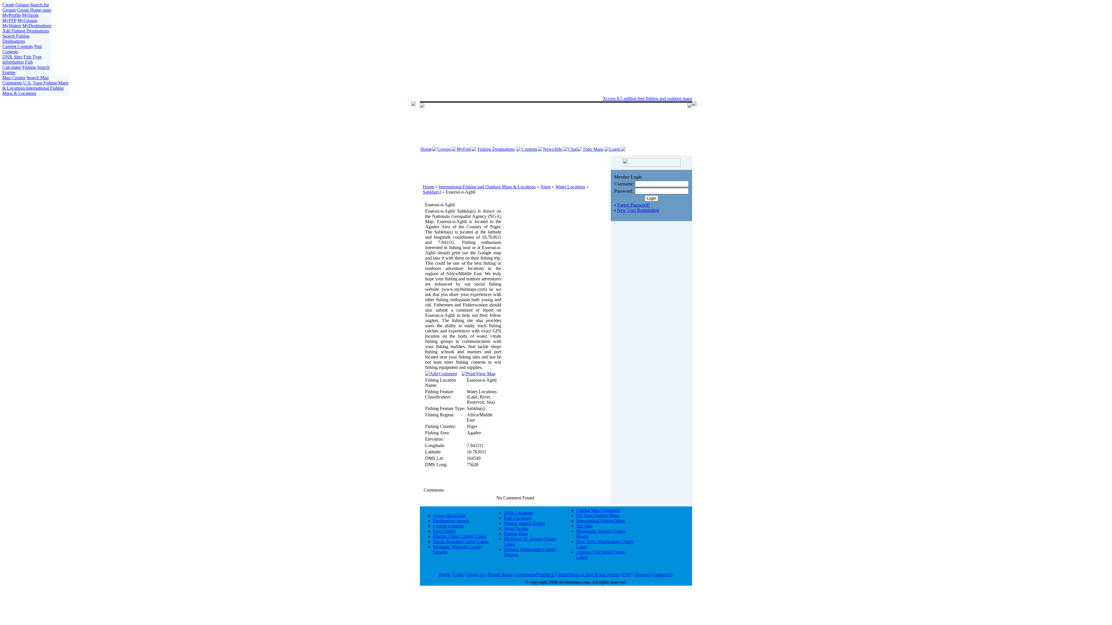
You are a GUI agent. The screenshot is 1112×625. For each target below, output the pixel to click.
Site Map (584, 525)
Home (426, 149)
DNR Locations (518, 512)
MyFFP (9, 20)
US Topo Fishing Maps (597, 515)
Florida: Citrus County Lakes (459, 536)
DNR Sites (12, 56)
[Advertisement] (515, 167)
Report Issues (500, 574)
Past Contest (444, 531)
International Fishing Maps (600, 520)
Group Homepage (449, 515)
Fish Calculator (17, 65)
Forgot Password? (633, 205)
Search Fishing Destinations (16, 39)
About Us (476, 574)
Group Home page (34, 10)
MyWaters (11, 25)
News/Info (552, 149)
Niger (545, 186)
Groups (444, 149)
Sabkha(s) (432, 192)
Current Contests (17, 46)
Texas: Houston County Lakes (461, 541)
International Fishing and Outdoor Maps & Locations (487, 186)
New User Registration (638, 210)
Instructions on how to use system (588, 574)
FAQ (627, 574)
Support (642, 574)
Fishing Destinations (496, 149)
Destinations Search (451, 520)
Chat (572, 149)
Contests (529, 149)
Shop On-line (516, 528)
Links (458, 574)
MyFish (464, 149)
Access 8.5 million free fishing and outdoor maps (647, 98)
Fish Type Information (22, 59)
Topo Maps (593, 149)
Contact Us (662, 574)
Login (614, 149)
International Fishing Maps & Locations (33, 91)
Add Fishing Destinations (25, 30)
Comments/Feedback (535, 574)
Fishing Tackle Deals (539, 98)
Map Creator (13, 77)
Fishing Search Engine (524, 523)
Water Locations (570, 186)
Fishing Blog (516, 533)
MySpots (30, 15)
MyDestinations (36, 25)
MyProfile (11, 15)
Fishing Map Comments (598, 510)
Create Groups (15, 4)
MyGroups (27, 20)
